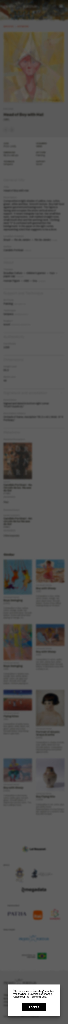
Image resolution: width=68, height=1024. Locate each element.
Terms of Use (38, 996)
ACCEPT (34, 1007)
